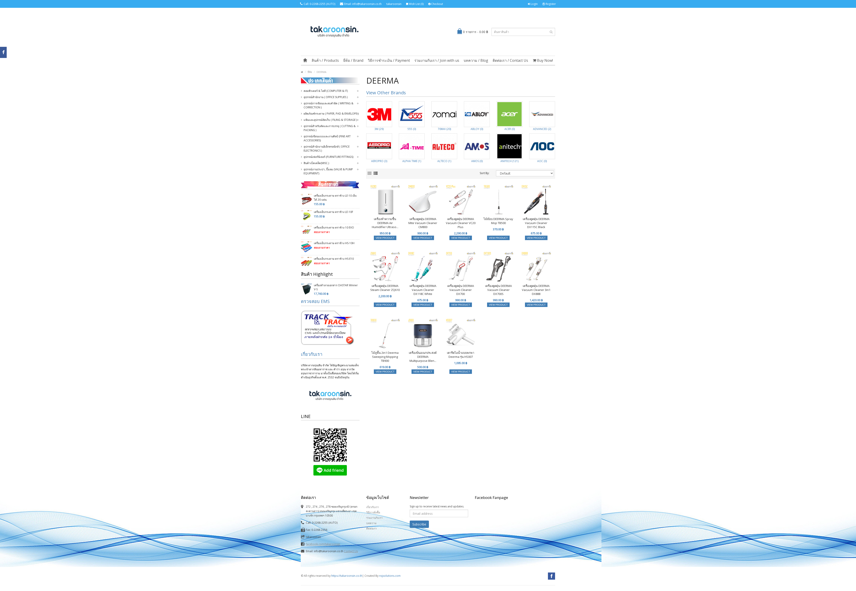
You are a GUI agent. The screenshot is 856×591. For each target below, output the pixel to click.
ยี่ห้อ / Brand (353, 60)
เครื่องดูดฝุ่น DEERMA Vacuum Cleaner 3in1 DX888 (536, 290)
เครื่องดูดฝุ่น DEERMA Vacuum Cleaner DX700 (460, 290)
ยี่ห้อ (310, 72)
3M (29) (379, 129)
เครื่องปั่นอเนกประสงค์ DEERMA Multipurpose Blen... (423, 357)
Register (550, 4)
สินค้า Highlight (317, 274)
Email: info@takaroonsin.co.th (363, 4)
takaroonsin (393, 4)
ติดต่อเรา (371, 528)
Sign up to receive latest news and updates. (437, 506)
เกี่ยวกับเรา (311, 354)
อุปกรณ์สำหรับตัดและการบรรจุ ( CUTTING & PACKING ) (330, 128)
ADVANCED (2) (542, 129)
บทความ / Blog (476, 60)
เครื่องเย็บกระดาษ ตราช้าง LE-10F (333, 212)
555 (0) (411, 129)
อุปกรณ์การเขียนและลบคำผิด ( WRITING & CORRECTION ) (328, 105)
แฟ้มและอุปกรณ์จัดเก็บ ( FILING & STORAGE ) (330, 120)
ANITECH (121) (509, 161)
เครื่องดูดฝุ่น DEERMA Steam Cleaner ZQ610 (385, 288)
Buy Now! (544, 60)
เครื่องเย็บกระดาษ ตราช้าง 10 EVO (334, 227)
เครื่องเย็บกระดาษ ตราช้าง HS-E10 (334, 259)
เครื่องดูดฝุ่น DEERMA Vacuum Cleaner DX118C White (422, 290)
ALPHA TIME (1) (411, 161)
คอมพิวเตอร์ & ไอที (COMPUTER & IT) (326, 91)
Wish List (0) (416, 4)
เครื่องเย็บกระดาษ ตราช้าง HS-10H (334, 243)
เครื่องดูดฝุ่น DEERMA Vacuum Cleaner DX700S (498, 290)
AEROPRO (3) (379, 161)
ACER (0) (509, 129)
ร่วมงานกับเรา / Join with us (436, 60)
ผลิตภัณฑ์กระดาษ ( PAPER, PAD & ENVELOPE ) (331, 113)
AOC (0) (542, 161)
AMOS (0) (477, 161)
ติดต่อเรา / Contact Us (510, 60)
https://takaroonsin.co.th (346, 576)
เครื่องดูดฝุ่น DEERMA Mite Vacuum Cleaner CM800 (422, 223)
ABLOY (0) (477, 129)
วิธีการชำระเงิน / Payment (389, 60)
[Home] (305, 60)
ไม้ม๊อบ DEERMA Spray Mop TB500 (498, 221)
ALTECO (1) (444, 161)
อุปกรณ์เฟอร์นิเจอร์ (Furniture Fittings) (328, 157)
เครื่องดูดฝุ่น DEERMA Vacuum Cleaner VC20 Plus (460, 223)
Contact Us (351, 551)
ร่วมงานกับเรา (374, 518)
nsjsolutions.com (390, 576)
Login (534, 4)
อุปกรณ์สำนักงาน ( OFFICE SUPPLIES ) (326, 97)
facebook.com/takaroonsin (323, 544)
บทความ (371, 523)
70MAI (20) (444, 129)
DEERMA (321, 72)
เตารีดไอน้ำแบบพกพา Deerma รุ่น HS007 (460, 355)
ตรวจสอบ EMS (315, 301)
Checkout (436, 4)
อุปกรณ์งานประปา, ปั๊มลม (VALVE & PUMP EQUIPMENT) (328, 171)
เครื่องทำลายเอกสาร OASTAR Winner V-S (336, 287)
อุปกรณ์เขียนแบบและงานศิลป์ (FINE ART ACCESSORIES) (327, 138)
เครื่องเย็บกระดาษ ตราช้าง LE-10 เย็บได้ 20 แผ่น (335, 198)
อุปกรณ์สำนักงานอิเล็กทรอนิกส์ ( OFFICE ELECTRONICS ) (327, 148)
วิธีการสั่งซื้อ (373, 512)
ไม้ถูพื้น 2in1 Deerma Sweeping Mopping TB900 (385, 357)
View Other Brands (386, 93)
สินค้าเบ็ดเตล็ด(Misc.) (316, 163)
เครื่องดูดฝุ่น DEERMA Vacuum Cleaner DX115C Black (536, 223)
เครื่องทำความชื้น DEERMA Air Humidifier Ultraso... (385, 223)
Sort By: (484, 173)
